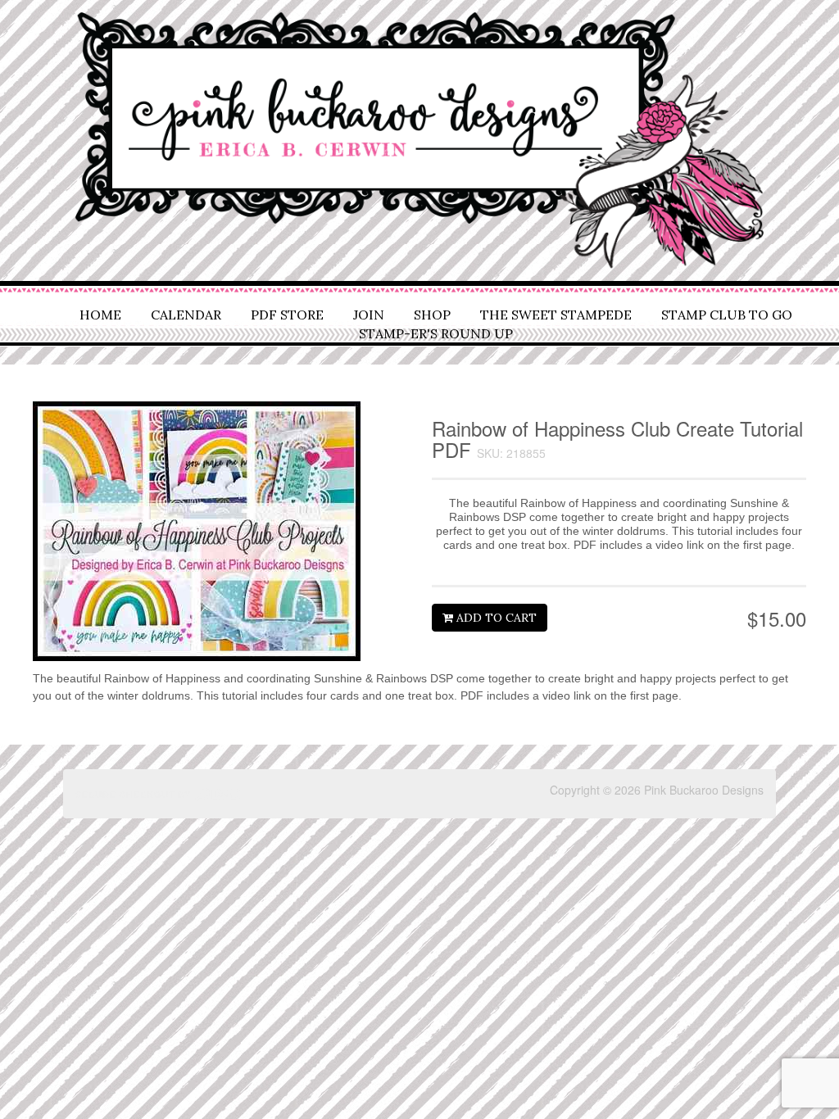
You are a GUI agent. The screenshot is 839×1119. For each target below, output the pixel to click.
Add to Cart (495, 617)
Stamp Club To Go (726, 314)
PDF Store (287, 314)
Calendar (186, 314)
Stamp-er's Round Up (436, 333)
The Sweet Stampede (556, 314)
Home (100, 314)
